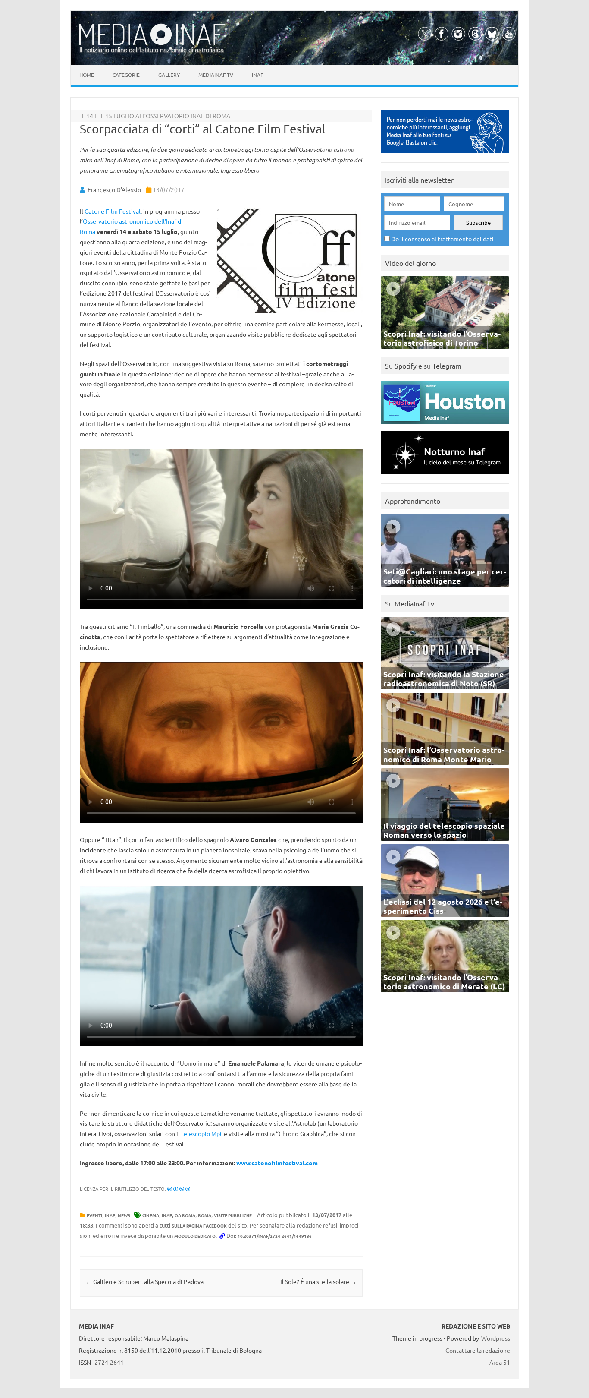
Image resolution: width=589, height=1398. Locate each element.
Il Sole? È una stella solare (318, 1281)
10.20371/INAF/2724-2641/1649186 (275, 1236)
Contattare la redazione (477, 1350)
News (124, 1215)
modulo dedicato (195, 1236)
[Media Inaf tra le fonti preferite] (445, 155)
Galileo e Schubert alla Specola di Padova (145, 1281)
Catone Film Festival (113, 211)
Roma (204, 1215)
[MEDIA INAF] (152, 43)
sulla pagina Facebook (199, 1225)
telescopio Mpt (201, 1133)
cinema (150, 1215)
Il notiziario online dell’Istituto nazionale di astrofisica (151, 50)
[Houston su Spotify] (445, 426)
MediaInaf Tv (215, 74)
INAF (110, 1215)
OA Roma (185, 1215)
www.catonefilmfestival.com (277, 1163)
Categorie (126, 74)
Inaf (257, 74)
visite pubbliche (233, 1215)
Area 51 (499, 1362)
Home (86, 74)
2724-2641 (109, 1362)
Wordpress (495, 1338)
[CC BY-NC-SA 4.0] (178, 1188)
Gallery (169, 74)
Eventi (94, 1215)
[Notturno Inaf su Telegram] (445, 476)
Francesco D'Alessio (114, 189)
